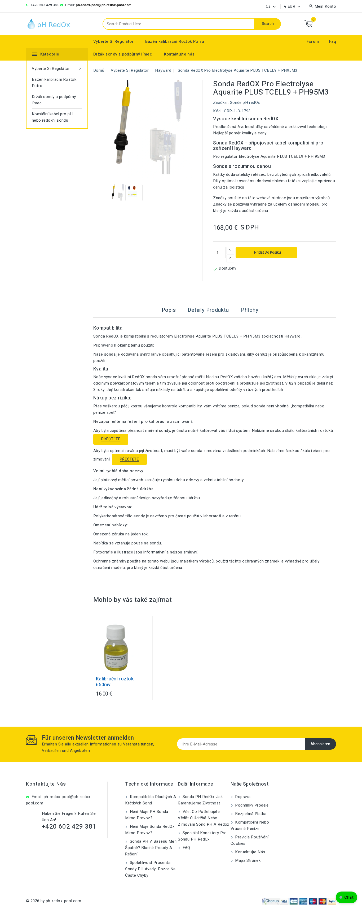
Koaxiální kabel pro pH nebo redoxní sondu (52, 117)
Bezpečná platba (250, 814)
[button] (346, 897)
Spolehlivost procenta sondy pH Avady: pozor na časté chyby (150, 869)
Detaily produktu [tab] (208, 310)
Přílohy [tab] (249, 310)
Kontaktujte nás (179, 54)
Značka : (221, 102)
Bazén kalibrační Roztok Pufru (174, 41)
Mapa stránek (247, 860)
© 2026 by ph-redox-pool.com (53, 901)
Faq (332, 41)
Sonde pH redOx (245, 102)
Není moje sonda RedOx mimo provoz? (149, 830)
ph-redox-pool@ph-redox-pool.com (103, 5)
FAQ (185, 848)
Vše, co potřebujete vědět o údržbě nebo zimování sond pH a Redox (203, 818)
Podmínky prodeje (251, 805)
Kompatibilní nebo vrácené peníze (250, 825)
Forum (313, 41)
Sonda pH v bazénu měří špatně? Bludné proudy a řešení (150, 847)
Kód (216, 111)
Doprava (242, 797)
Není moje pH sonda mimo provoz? (146, 815)
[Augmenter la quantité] (230, 250)
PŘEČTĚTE (110, 439)
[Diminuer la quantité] (230, 258)
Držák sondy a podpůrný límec (122, 54)
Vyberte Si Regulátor (113, 41)
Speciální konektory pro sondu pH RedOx (202, 836)
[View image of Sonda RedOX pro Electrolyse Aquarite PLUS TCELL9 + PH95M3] (116, 192)
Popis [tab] (169, 310)
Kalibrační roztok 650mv (115, 682)
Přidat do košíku (267, 252)
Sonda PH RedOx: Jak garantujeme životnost (200, 800)
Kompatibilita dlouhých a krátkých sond (150, 800)
